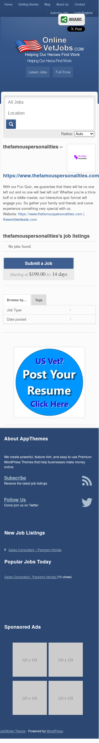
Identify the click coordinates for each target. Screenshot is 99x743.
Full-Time (63, 71)
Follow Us (15, 499)
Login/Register (83, 12)
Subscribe (15, 478)
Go (10, 124)
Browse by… (17, 300)
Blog (47, 4)
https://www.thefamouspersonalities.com (51, 175)
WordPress (55, 731)
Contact (80, 4)
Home (8, 4)
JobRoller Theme (13, 731)
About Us (62, 4)
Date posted (16, 319)
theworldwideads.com (20, 219)
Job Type (14, 309)
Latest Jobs (38, 71)
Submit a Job (59, 12)
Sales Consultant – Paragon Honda (35, 549)
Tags (39, 300)
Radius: (67, 133)
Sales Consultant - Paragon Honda (30, 577)
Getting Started (28, 4)
